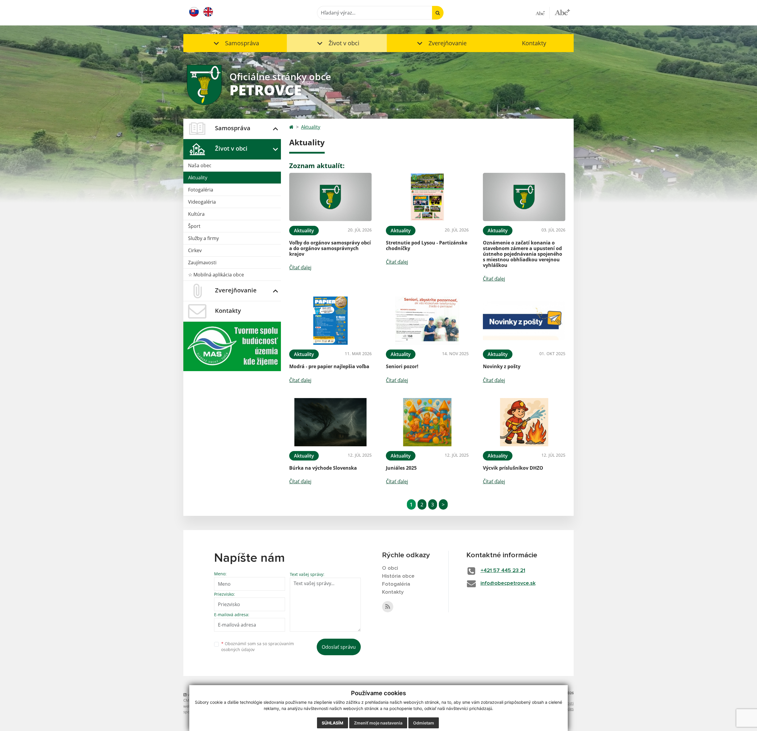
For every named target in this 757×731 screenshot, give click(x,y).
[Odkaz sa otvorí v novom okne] (387, 606)
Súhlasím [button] (332, 722)
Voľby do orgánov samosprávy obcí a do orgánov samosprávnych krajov (330, 248)
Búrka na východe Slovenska (323, 468)
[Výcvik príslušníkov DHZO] (524, 422)
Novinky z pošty (501, 366)
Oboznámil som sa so (257, 647)
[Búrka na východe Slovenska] (330, 422)
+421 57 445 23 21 (503, 570)
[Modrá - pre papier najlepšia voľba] (330, 321)
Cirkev (195, 250)
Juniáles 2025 (401, 468)
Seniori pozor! (402, 366)
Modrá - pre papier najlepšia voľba (329, 366)
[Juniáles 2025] (427, 422)
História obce (398, 576)
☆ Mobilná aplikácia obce (216, 274)
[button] (235, 43)
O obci (390, 568)
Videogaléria (202, 202)
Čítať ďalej (300, 267)
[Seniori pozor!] (427, 321)
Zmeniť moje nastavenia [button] (378, 722)
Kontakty (534, 43)
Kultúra (196, 214)
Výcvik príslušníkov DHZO (513, 468)
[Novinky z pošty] (524, 321)
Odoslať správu (339, 647)
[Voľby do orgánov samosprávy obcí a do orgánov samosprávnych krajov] (330, 197)
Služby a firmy (203, 238)
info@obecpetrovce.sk (508, 583)
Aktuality (197, 177)
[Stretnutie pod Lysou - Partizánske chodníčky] (427, 197)
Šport (194, 226)
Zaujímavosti (202, 262)
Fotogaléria (200, 189)
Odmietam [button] (423, 722)
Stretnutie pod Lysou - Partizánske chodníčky (426, 245)
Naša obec (199, 165)
